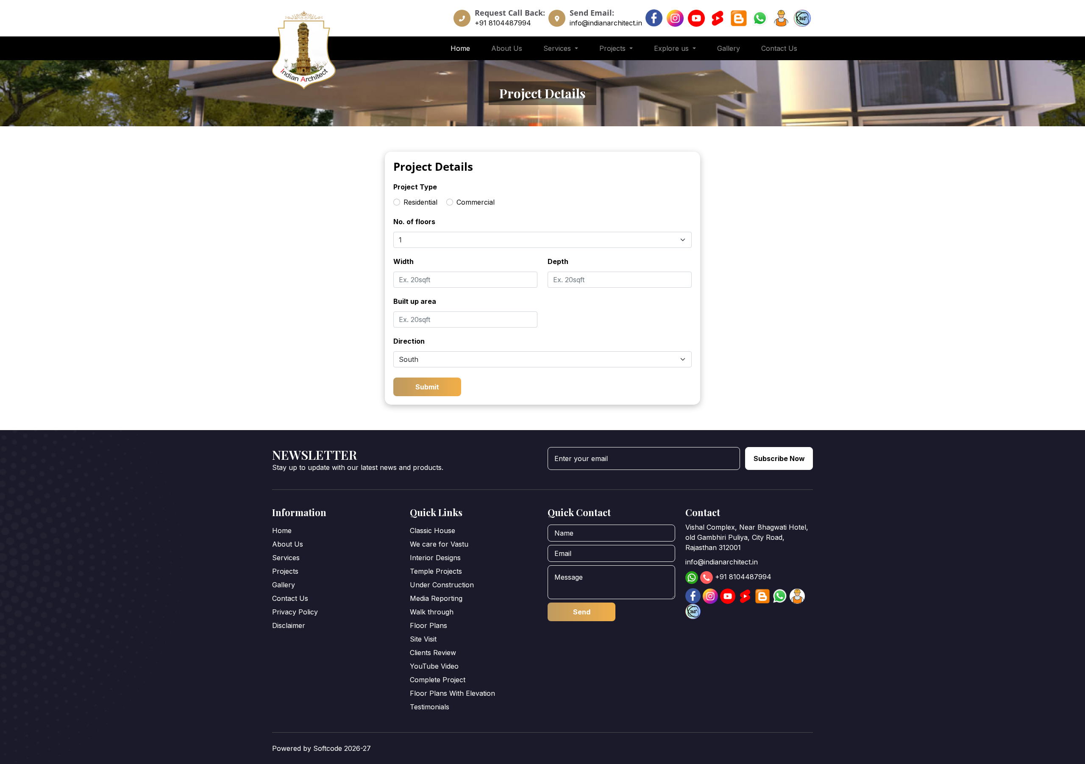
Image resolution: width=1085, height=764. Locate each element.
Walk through (431, 612)
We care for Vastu (439, 544)
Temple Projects (436, 571)
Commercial (475, 202)
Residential (420, 202)
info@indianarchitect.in (606, 23)
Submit (427, 387)
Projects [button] (613, 48)
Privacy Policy (295, 612)
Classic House (432, 530)
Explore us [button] (672, 48)
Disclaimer (288, 625)
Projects (285, 571)
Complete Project (437, 679)
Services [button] (558, 48)
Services (286, 557)
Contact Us (779, 48)
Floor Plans (428, 625)
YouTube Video (434, 666)
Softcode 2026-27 (342, 748)
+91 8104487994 (503, 23)
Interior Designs (435, 557)
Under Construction (442, 585)
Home (460, 48)
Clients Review (433, 652)
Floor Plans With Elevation (452, 693)
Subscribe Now (779, 458)
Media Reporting (436, 598)
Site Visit (423, 639)
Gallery (728, 48)
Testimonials (429, 707)
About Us (506, 48)
